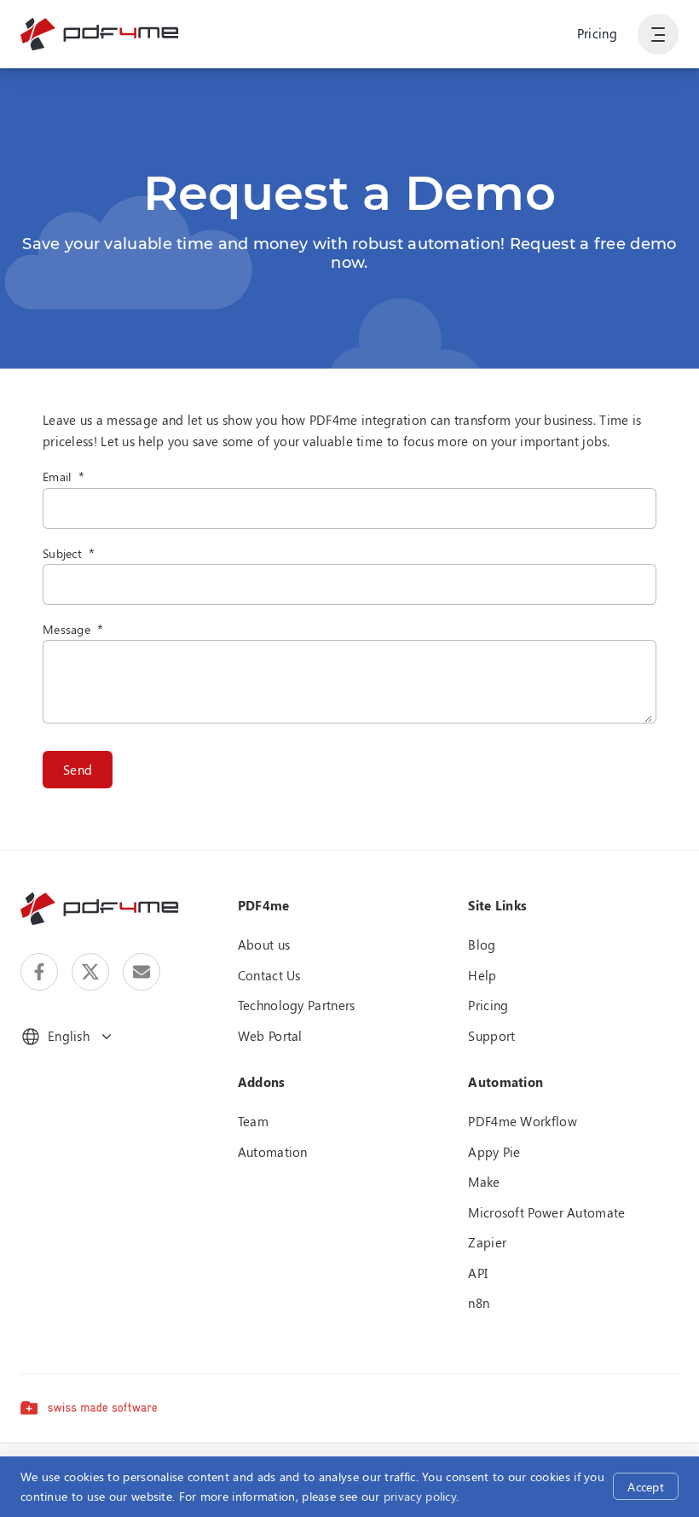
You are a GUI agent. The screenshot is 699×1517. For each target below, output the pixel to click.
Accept (645, 1487)
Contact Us (269, 975)
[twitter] (90, 972)
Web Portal (270, 1035)
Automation (273, 1151)
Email (57, 476)
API (478, 1273)
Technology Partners (296, 1005)
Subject (62, 553)
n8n (478, 1302)
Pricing (597, 33)
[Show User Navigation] (658, 34)
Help (482, 975)
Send (77, 769)
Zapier (487, 1242)
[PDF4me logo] (100, 34)
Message (66, 629)
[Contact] (141, 972)
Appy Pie (494, 1151)
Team (253, 1121)
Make (484, 1181)
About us (264, 944)
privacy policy (420, 1496)
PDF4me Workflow (522, 1121)
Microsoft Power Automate (546, 1212)
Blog (481, 944)
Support (491, 1035)
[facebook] (39, 972)
